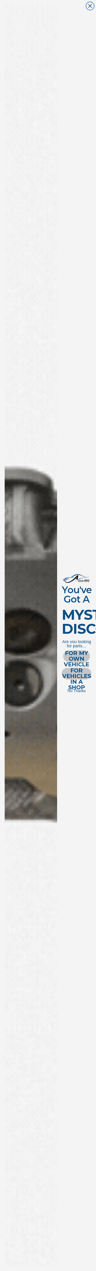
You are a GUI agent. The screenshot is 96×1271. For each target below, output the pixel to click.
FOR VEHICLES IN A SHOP (76, 673)
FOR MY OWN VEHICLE (76, 656)
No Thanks (77, 691)
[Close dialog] (90, 6)
